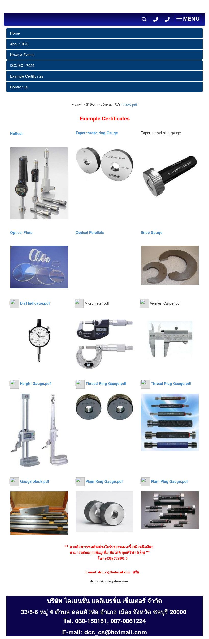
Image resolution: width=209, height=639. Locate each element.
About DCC (19, 43)
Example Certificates (26, 76)
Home (15, 33)
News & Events (22, 54)
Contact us (19, 86)
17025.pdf (129, 104)
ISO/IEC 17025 (22, 65)
